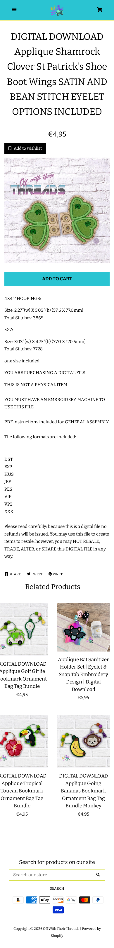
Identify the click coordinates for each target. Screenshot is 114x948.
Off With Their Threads (61, 929)
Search (57, 888)
